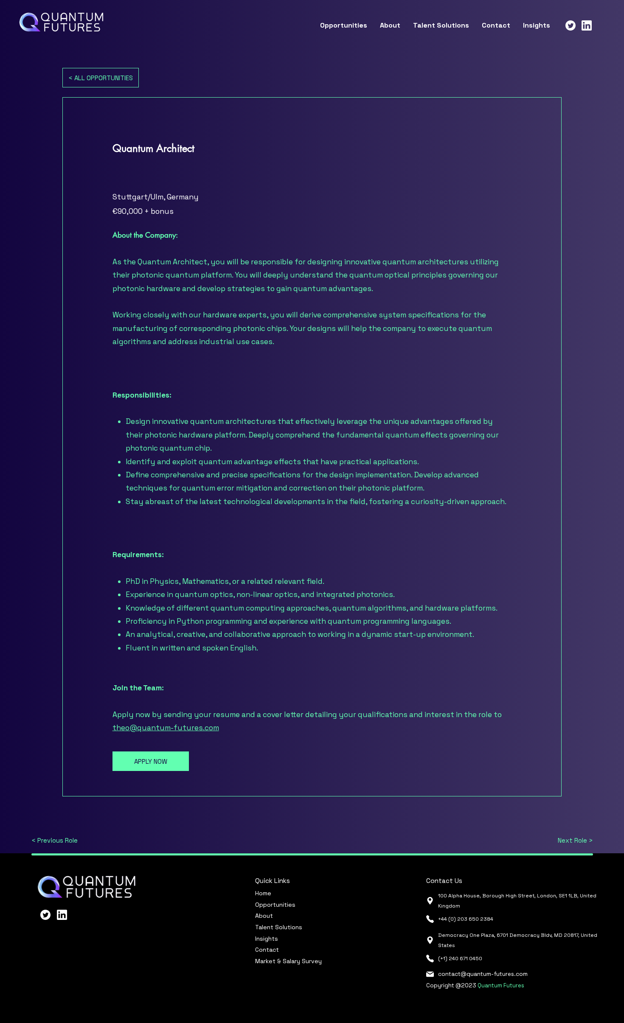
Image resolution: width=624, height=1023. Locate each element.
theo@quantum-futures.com (165, 727)
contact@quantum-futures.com (483, 974)
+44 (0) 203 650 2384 (465, 919)
